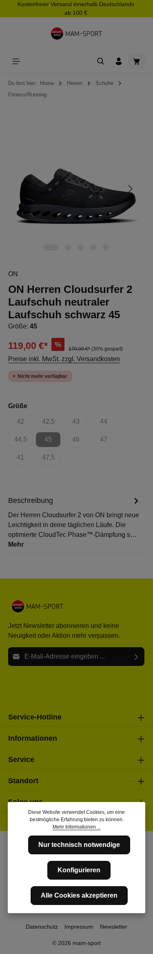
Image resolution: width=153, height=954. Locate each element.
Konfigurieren (79, 870)
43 (80, 423)
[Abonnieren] (136, 656)
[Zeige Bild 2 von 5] (68, 247)
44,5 (23, 441)
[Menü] (16, 61)
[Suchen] (101, 61)
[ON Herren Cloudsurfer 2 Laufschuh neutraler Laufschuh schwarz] (76, 189)
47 (108, 441)
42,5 (51, 423)
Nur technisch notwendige (79, 844)
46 (80, 441)
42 (25, 423)
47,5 (51, 459)
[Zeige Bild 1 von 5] (51, 247)
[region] (76, 189)
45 (52, 441)
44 (108, 423)
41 (25, 459)
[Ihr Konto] (119, 61)
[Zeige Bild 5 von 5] (106, 247)
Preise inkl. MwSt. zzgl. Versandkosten (64, 358)
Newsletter (113, 926)
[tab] (74, 522)
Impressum (78, 926)
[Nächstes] (129, 188)
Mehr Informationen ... (77, 827)
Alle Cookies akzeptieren (79, 895)
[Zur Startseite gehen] (76, 33)
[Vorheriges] (23, 188)
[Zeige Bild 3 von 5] (81, 247)
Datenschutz (42, 926)
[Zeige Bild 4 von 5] (93, 247)
